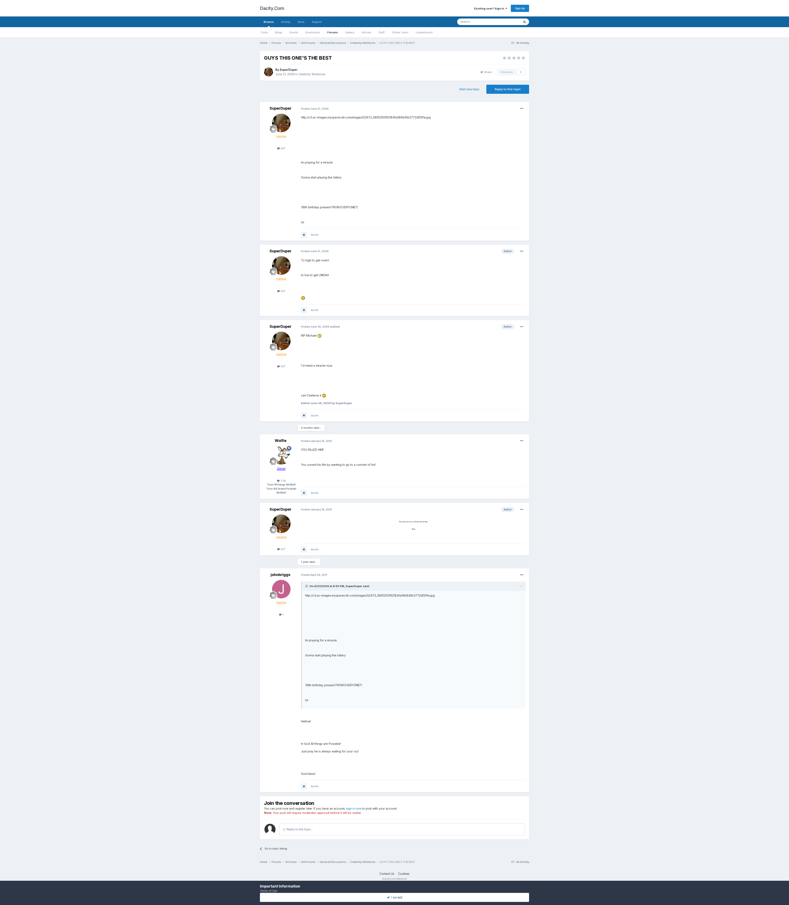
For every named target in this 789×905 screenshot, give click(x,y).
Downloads (313, 32)
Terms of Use (268, 890)
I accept (396, 897)
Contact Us (387, 873)
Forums (332, 32)
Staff (382, 32)
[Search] (524, 22)
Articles (366, 32)
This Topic (508, 21)
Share (487, 72)
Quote (314, 234)
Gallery (349, 32)
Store (301, 21)
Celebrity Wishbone (311, 74)
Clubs (264, 32)
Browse (269, 21)
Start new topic (469, 89)
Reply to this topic (508, 89)
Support (317, 21)
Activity (285, 21)
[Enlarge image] (303, 297)
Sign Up (520, 8)
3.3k (283, 480)
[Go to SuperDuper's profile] (268, 71)
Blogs (278, 32)
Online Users (400, 32)
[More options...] (522, 108)
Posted (315, 108)
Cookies (403, 873)
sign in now (353, 808)
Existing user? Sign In (489, 8)
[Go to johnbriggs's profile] (281, 589)
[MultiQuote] (304, 235)
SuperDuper (289, 69)
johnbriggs (280, 574)
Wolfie (280, 440)
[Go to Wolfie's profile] (281, 455)
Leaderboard (424, 32)
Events (294, 32)
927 (283, 148)
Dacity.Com (272, 8)
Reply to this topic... (299, 829)
